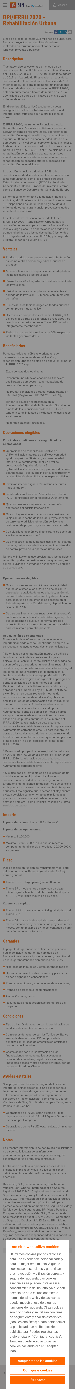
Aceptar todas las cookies (37, 1361)
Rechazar (37, 1380)
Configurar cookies (37, 1370)
